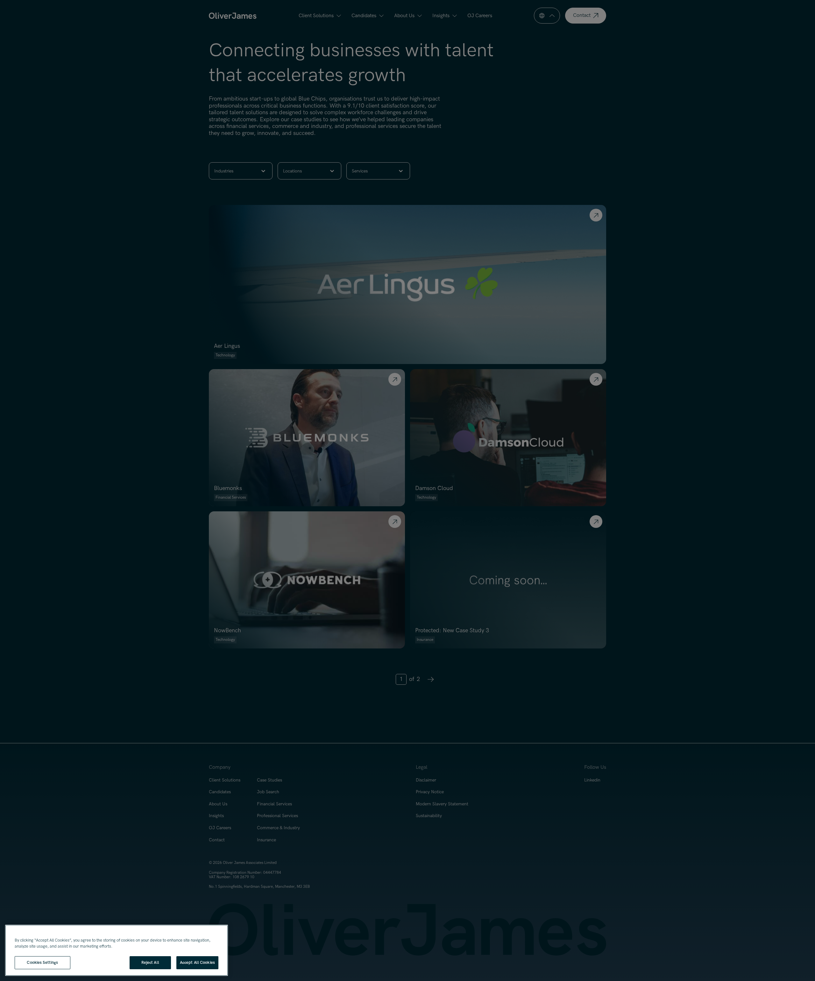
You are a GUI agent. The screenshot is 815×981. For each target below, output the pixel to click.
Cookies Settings (42, 962)
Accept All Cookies (197, 962)
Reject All (150, 962)
